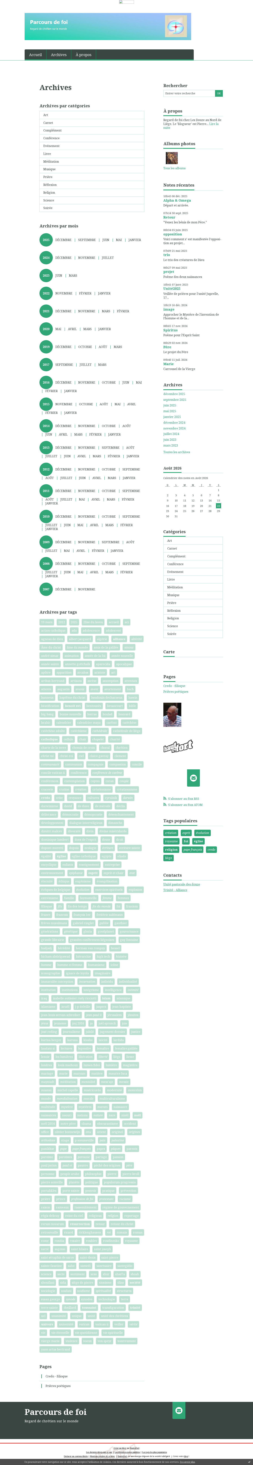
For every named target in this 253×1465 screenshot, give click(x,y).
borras (92, 714)
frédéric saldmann (109, 915)
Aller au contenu (13, 7)
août (103, 347)
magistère (130, 1065)
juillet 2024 (171, 434)
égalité (46, 856)
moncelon (135, 1090)
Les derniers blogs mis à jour (99, 1452)
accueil (114, 622)
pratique (108, 1191)
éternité (47, 881)
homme (46, 965)
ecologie (90, 848)
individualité (128, 982)
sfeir (106, 1274)
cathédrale (99, 731)
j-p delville (82, 1007)
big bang (47, 714)
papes (101, 1149)
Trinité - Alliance (175, 890)
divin (90, 831)
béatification (50, 706)
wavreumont (126, 1341)
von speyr (104, 1341)
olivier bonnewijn (67, 1132)
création (80, 789)
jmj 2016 (78, 1023)
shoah (135, 1274)
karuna (72, 1040)
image (168, 309)
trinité (135, 1308)
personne (47, 1174)
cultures (93, 798)
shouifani (47, 1282)
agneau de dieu (52, 639)
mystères (85, 1107)
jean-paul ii (94, 1015)
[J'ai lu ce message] (249, 1461)
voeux (87, 1341)
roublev (91, 1241)
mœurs (102, 1107)
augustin (63, 689)
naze (112, 1115)
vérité (133, 1324)
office (45, 1132)
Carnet (48, 123)
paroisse (47, 1157)
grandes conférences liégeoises (92, 940)
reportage (131, 1216)
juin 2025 (169, 405)
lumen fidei (92, 1065)
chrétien (122, 748)
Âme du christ (51, 647)
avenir (80, 689)
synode (70, 1299)
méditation (68, 1082)
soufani (66, 1291)
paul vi (67, 1165)
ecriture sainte (129, 848)
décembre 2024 (174, 423)
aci (127, 622)
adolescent (113, 630)
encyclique (48, 865)
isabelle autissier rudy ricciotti (74, 998)
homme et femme (69, 965)
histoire (121, 956)
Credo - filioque (57, 1376)
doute (106, 839)
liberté (103, 1057)
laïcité (103, 1040)
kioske (88, 1040)
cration (64, 789)
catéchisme (79, 731)
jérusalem (114, 1015)
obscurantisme (107, 1124)
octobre (85, 347)
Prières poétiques (58, 1386)
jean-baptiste (121, 1007)
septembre (87, 240)
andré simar (50, 656)
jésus (44, 1023)
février (85, 293)
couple (124, 781)
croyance (75, 798)
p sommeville (84, 1140)
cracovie (47, 789)
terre (124, 1299)
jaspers (101, 1007)
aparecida (103, 664)
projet (168, 271)
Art (45, 115)
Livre (47, 154)
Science (48, 200)
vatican (84, 1324)
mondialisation (67, 1098)
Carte (169, 651)
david (68, 806)
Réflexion (50, 185)
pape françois (81, 1149)
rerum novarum (52, 1224)
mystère (67, 1107)
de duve (83, 806)
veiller (119, 1324)
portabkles (48, 1191)
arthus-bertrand (52, 681)
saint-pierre (109, 1257)
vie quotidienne (86, 1333)
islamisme (48, 1007)
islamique (123, 998)
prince (60, 1199)
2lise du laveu (93, 622)
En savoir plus (187, 1462)
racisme (125, 1199)
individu (107, 982)
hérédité (64, 948)
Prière (47, 177)
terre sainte (49, 1308)
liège (116, 1057)
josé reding (49, 1032)
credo (45, 798)
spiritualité (103, 1291)
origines (134, 1132)
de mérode (102, 806)
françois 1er (82, 915)
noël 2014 (48, 1124)
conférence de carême (107, 773)
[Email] (193, 777)
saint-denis (88, 1257)
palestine (117, 1140)
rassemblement (85, 1207)
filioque (46, 906)
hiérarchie (83, 956)
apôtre (46, 672)
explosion (135, 890)
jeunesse (60, 1023)
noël (137, 1115)
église (61, 856)
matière (97, 1073)
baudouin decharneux (106, 697)
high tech (103, 956)
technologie (106, 1299)
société (135, 1282)
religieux (95, 1216)
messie (124, 1082)
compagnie (96, 764)
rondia (59, 1241)
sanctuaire (103, 1266)
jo (91, 1023)
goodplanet (106, 931)
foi (118, 906)
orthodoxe (48, 1140)
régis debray (50, 1216)
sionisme (105, 1282)
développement (52, 823)
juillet (108, 258)
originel (117, 1132)
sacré (45, 1249)
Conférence (51, 138)
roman (137, 1232)
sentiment (77, 1274)
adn (74, 630)
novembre (86, 258)
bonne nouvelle (70, 714)
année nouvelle (122, 656)
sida (63, 1282)
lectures (66, 1048)
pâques (116, 1149)
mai (119, 240)
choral (105, 748)
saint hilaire (79, 1249)
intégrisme (91, 990)
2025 (74, 622)
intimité (133, 990)
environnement (52, 873)
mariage (47, 1073)
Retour (169, 217)
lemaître (103, 1048)
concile (137, 764)
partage (101, 1157)
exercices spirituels (109, 890)
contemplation (74, 781)
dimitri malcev (51, 831)
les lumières (64, 1057)
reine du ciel (74, 1216)
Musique (49, 169)
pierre (111, 1174)
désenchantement (121, 814)
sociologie (48, 1291)
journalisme (71, 1032)
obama (86, 1124)
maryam (79, 1073)
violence (71, 1341)
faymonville (88, 898)
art (113, 672)
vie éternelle (60, 1333)
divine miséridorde (113, 831)
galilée (104, 923)
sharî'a (120, 1274)
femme (107, 898)
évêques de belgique (55, 890)
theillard (70, 1308)
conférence (79, 773)
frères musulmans (54, 923)
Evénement (51, 146)
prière (45, 1199)
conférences (49, 781)
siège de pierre (82, 1282)
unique (77, 1316)
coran (110, 781)
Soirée (47, 208)
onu (88, 1132)
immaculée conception (57, 982)
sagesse (60, 1249)
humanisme (96, 965)
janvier (135, 240)
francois (62, 915)
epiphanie (76, 873)
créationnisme (127, 789)
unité (91, 1316)
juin (105, 240)
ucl (43, 1316)
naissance (120, 1107)
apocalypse (124, 664)
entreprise (112, 865)
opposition (172, 234)
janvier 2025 (172, 417)
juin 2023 (169, 440)
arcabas (82, 672)
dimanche (115, 823)
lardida (118, 1040)
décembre (63, 240)
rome (45, 1241)
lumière (111, 1065)
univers (47, 1324)
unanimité (58, 1316)
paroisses (65, 1157)
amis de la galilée (106, 647)
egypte (106, 856)
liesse (130, 1057)
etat (132, 873)
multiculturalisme (112, 1098)
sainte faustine (51, 1266)
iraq (44, 998)
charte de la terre (53, 748)
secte (61, 1274)
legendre (84, 1048)
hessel (115, 948)
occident (130, 1124)
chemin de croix (83, 748)
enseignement (89, 865)
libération (86, 1057)
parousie (84, 1157)
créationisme (101, 789)
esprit (93, 873)
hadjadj (46, 948)
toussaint (89, 1308)
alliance (119, 639)
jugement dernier (112, 1032)
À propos (83, 54)
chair (82, 739)
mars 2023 (170, 445)
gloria (87, 931)
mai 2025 (169, 411)
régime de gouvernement (120, 1207)
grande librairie (52, 940)
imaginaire (102, 973)
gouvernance (129, 931)
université (66, 1324)
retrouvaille (49, 1232)
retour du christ (122, 1224)
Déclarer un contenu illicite (76, 1456)
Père (167, 347)
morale (88, 1098)
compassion (117, 764)
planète (74, 1182)
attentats (130, 681)
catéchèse (130, 723)
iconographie (50, 973)
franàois (132, 906)
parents (131, 1149)
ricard (68, 1232)
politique (91, 1182)
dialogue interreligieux (85, 823)
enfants (67, 865)
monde (46, 1098)
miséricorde (92, 1090)
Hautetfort (134, 1448)
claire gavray (99, 756)
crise (59, 798)
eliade (121, 856)
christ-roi (66, 756)
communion (73, 764)
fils (60, 906)
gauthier (120, 923)
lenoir (45, 1057)
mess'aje (107, 1082)
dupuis (74, 848)
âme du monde (77, 647)
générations (49, 931)
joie (124, 1023)
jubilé (90, 1032)
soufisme (83, 1291)
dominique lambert (55, 839)
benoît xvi (73, 706)
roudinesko (111, 1241)
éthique (64, 881)
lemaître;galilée (126, 1048)
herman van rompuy (90, 948)
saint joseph (102, 1249)
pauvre (83, 1165)
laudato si (48, 1048)
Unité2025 (171, 288)
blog (186, 1456)
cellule (68, 739)
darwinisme (49, 806)
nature (98, 1115)
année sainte (50, 664)
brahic (45, 723)
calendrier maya (89, 723)
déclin (120, 806)
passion (118, 1157)
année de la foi (95, 656)
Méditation (51, 161)
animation (71, 656)
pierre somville (52, 1182)
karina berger (51, 1040)
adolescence (91, 630)
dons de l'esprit (85, 839)
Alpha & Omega (177, 200)
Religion (49, 192)
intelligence (113, 990)
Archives (59, 54)
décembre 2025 (174, 394)
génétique (71, 931)
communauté (50, 764)
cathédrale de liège (126, 731)
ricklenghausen (90, 1232)
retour (100, 1224)
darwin (128, 798)
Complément (52, 130)
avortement (112, 689)
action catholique (53, 630)
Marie (168, 364)
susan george (50, 1299)
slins (120, 1282)
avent (94, 689)
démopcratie (93, 814)
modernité (114, 1090)
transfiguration (113, 1308)
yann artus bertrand (55, 1349)
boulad (107, 714)
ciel (81, 756)
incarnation (87, 982)
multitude (48, 1107)
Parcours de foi (56, 1411)
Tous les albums (174, 168)
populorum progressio (120, 1182)
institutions (70, 990)
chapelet (98, 739)
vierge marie (50, 1341)
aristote (99, 672)
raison (45, 1207)
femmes (123, 898)
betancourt (115, 706)
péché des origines (107, 1165)
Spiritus (170, 330)
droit (119, 839)
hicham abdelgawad (55, 956)
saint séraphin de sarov (57, 1257)
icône (114, 965)
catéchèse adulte (53, 731)
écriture (107, 848)
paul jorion (49, 1165)
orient (101, 1132)
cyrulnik (111, 798)
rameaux (62, 1207)
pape (63, 1149)
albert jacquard (80, 639)
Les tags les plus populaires (154, 1452)
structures (124, 1291)
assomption (110, 681)
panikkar (47, 1149)
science (46, 1274)
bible (132, 706)
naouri (66, 1115)
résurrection (80, 1224)
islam (106, 998)
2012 (61, 622)
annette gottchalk (77, 664)
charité (115, 739)
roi (109, 1232)
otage (65, 1140)
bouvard (124, 714)
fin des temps (77, 906)
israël (65, 1007)
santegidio (124, 1266)
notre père (68, 1124)
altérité (136, 639)
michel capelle (67, 1090)
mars (73, 275)
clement (120, 756)
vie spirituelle (113, 1333)
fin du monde (102, 906)
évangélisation (107, 881)
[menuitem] (35, 54)
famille (69, 898)
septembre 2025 (174, 400)
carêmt (111, 723)
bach (130, 689)
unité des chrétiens (114, 1316)
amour (129, 647)
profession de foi (82, 1199)
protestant (106, 1199)
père (129, 1165)
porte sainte (70, 1191)
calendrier (63, 723)
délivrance (48, 814)
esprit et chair (114, 873)
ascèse (91, 681)
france (45, 915)
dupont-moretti (52, 848)
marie (63, 1073)
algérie (102, 639)
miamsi (46, 1090)
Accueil (35, 54)
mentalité (88, 1082)
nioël (124, 1115)
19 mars (46, 622)
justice (135, 1032)
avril (72, 329)
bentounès (93, 706)
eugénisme (83, 881)
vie (43, 1333)
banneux (47, 697)
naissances (48, 1115)
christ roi (47, 756)
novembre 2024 (174, 428)
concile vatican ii (53, 773)
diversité (74, 831)
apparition (63, 672)
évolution (82, 890)
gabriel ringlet (83, 923)
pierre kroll (130, 1174)
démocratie (70, 814)
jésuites (133, 1015)
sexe (94, 1274)
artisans (76, 681)
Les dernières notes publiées (127, 1452)
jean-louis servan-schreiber (60, 1015)
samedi (85, 1266)
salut (71, 1266)
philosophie (93, 1174)
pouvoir (90, 1191)
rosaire (75, 1241)
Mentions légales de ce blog (102, 1456)
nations (82, 1115)
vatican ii (101, 1324)
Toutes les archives (176, 452)
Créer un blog (120, 1448)
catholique (49, 739)
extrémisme (49, 898)
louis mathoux (68, 1065)
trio (166, 254)
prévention (128, 1191)
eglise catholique (84, 856)
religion (113, 1216)
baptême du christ (72, 697)
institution (48, 990)
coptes (95, 781)
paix (103, 1140)
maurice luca (118, 1073)
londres (46, 1065)
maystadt (47, 1082)
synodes (86, 1299)
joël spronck (107, 1023)
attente (46, 689)
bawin (132, 697)
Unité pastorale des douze (181, 884)
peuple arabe (69, 1174)
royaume (131, 1241)
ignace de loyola (77, 973)
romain (122, 1232)
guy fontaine (129, 940)
